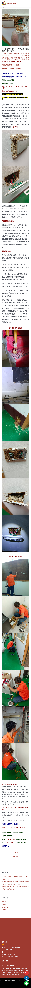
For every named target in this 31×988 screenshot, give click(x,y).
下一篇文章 (16, 856)
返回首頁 (6, 846)
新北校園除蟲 (7, 55)
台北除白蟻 (19, 53)
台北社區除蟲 (12, 53)
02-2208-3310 (11, 842)
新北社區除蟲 (14, 55)
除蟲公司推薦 (19, 59)
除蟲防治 (26, 59)
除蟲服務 (4, 909)
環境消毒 (4, 902)
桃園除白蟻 (9, 57)
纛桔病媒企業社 (11, 3)
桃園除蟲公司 (15, 57)
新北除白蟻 (22, 55)
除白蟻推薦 (8, 59)
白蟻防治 (22, 57)
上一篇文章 (16, 852)
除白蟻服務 (5, 53)
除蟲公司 (13, 59)
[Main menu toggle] (27, 3)
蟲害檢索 (4, 904)
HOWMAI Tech (27, 981)
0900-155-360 (11, 839)
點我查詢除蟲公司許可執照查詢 (11, 824)
